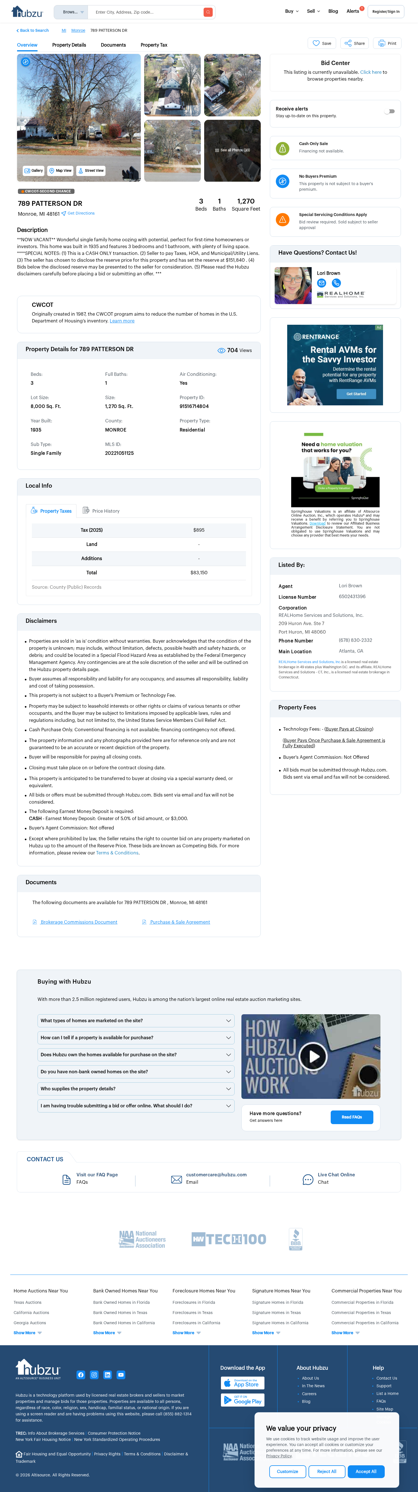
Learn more (122, 321)
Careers (309, 1394)
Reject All (326, 1472)
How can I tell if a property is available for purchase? (97, 1038)
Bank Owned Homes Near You (125, 1291)
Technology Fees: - (328, 729)
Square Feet (246, 208)
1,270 (246, 201)
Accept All (366, 1472)
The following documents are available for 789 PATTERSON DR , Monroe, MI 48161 (119, 902)
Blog (333, 11)
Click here (371, 72)
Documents (41, 882)
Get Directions (81, 213)
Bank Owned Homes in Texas (120, 1313)
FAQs (381, 1401)
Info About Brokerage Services (50, 1434)
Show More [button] (24, 1333)
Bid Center (335, 63)
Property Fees (297, 708)
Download (318, 523)
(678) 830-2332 (355, 640)
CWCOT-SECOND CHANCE (48, 191)
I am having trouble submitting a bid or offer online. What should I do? (116, 1106)
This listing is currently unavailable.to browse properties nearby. (335, 75)
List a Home (387, 1394)
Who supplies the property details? (78, 1089)
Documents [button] (113, 45)
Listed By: (291, 565)
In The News (313, 1386)
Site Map (384, 1409)
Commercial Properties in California (365, 1323)
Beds (201, 208)
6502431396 (352, 596)
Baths (219, 208)
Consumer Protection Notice (114, 1434)
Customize (287, 1472)
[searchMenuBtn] (208, 12)
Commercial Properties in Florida (363, 1303)
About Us (310, 1378)
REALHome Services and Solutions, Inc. (321, 615)
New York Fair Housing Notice (43, 1440)
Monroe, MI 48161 (56, 214)
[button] (33, 30)
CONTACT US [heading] (45, 1159)
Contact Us (386, 1378)
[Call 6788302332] (336, 283)
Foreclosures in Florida (194, 1303)
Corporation (293, 608)
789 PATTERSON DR (50, 203)
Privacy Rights (107, 1454)
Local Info (39, 486)
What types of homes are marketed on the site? (92, 1021)
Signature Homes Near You (281, 1291)
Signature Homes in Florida (277, 1303)
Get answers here (266, 1121)
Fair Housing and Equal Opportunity (57, 1454)
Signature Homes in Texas (276, 1313)
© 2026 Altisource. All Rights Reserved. (53, 1475)
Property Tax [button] (154, 45)
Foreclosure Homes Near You (204, 1291)
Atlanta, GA (351, 651)
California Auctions (31, 1313)
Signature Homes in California (280, 1323)
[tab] (51, 511)
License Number (297, 597)
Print (392, 44)
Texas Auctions (28, 1303)
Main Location (295, 651)
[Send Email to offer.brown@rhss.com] (321, 283)
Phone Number (296, 641)
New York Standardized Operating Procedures (117, 1440)
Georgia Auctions (30, 1323)
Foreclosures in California (196, 1323)
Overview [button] (27, 45)
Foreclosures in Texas (193, 1313)
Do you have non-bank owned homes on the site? (94, 1072)
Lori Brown (350, 586)
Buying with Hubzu (64, 982)
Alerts (355, 10)
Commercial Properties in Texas (361, 1313)
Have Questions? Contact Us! (317, 253)
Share (359, 44)
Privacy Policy (278, 1456)
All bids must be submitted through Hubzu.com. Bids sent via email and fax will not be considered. (336, 773)
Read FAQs (352, 1117)
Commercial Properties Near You (367, 1291)
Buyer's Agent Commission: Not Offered (326, 757)
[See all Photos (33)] (232, 134)
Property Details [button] (69, 45)
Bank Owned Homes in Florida (121, 1303)
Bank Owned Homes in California (124, 1323)
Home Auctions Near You (41, 1291)
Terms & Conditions (142, 1454)
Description (32, 230)
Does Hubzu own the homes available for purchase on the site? (109, 1055)
